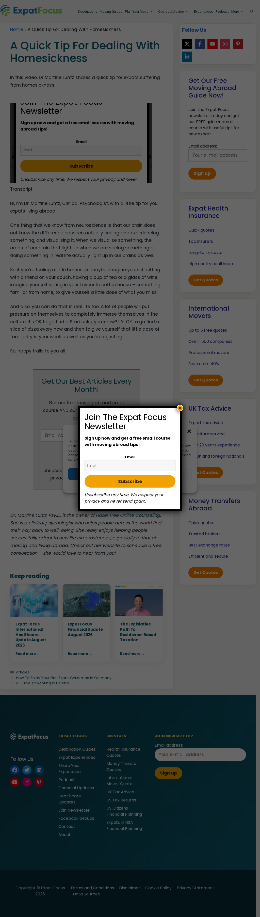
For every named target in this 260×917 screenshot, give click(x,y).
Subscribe (130, 481)
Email (130, 457)
